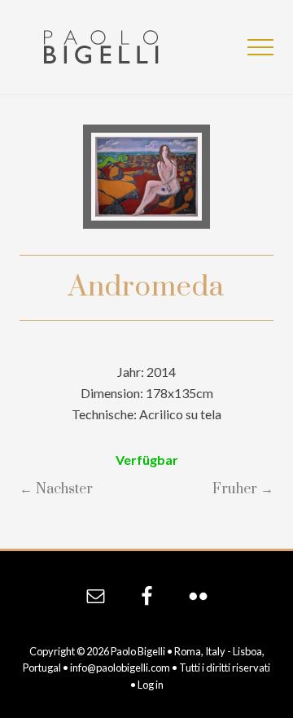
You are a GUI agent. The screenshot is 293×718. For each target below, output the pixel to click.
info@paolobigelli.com (120, 667)
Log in (151, 684)
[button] (260, 47)
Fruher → (242, 489)
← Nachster (56, 489)
